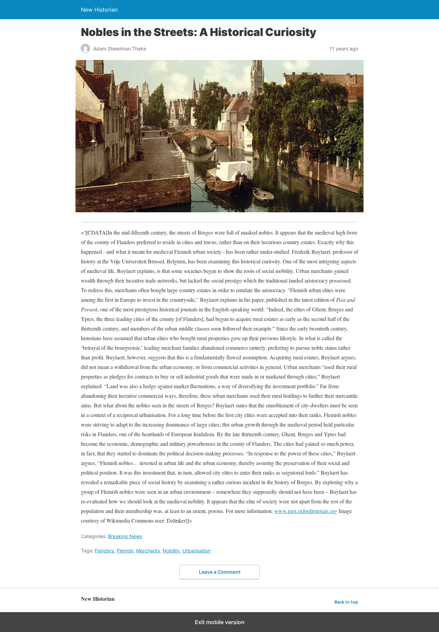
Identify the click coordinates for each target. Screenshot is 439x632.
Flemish (125, 550)
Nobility (171, 550)
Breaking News (125, 536)
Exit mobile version (220, 622)
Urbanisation (196, 550)
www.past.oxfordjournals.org (305, 510)
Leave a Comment (219, 572)
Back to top (346, 602)
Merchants (148, 550)
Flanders (104, 550)
